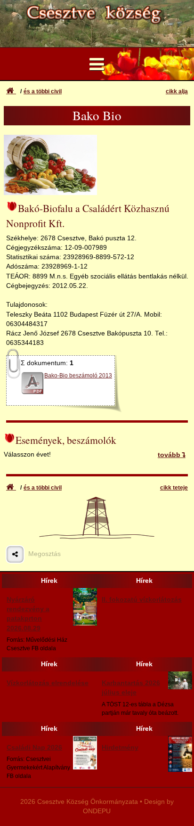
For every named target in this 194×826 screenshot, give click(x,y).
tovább (169, 454)
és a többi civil (43, 91)
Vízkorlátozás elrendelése (48, 683)
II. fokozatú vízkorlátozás (142, 599)
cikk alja (177, 91)
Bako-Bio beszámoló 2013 (78, 375)
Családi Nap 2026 (34, 747)
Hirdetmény (120, 747)
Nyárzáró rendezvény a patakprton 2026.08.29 (28, 614)
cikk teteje (174, 487)
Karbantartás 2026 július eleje (131, 687)
